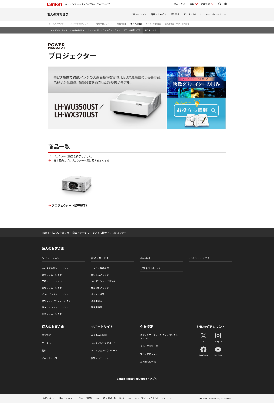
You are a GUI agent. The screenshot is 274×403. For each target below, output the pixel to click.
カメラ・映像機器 (153, 23)
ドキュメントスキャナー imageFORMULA (66, 30)
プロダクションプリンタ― (104, 281)
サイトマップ (65, 398)
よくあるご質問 (99, 334)
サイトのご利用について (87, 398)
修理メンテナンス (100, 358)
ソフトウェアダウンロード (104, 350)
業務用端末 (122, 23)
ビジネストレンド (193, 14)
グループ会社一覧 (149, 346)
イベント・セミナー (216, 14)
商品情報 (46, 334)
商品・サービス (158, 14)
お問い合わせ (49, 398)
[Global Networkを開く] (225, 4)
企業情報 (205, 4)
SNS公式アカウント (211, 326)
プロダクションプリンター (80, 23)
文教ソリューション (52, 287)
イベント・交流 (49, 358)
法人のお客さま (58, 14)
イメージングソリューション (56, 294)
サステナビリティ (149, 353)
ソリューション (138, 14)
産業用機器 (96, 307)
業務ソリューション (52, 313)
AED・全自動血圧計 (132, 30)
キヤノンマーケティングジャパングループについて (160, 336)
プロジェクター (151, 30)
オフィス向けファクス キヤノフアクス (104, 30)
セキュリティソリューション (56, 300)
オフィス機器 (136, 23)
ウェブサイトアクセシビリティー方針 (154, 398)
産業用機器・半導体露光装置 (177, 23)
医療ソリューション (52, 281)
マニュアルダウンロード (103, 342)
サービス (46, 342)
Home (45, 232)
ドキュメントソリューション (56, 307)
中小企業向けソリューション (56, 268)
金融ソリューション (52, 274)
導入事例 (175, 14)
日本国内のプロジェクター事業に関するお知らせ (81, 160)
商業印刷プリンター (104, 23)
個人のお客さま (53, 326)
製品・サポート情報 (184, 4)
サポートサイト (102, 326)
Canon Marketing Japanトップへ (137, 378)
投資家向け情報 (148, 361)
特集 (44, 350)
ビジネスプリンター (57, 23)
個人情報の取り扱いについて (117, 398)
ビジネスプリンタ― (101, 274)
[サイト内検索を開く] (220, 4)
